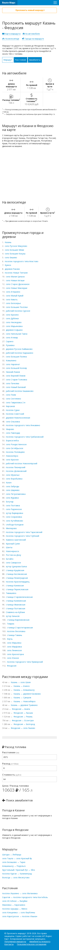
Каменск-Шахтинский (16, 539)
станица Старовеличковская (19, 597)
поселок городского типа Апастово (21, 261)
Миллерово (11, 528)
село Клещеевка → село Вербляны (18, 912)
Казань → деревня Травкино (24, 705)
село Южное (13, 658)
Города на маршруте (34, 38)
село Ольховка (13, 421)
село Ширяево (12, 490)
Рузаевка (10, 345)
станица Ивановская (15, 604)
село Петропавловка (16, 494)
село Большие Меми (14, 250)
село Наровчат (13, 364)
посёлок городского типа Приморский (25, 662)
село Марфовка (14, 646)
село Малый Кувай (14, 295)
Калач (9, 482)
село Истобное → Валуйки (14, 901)
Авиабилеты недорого (39, 941)
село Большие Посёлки (17, 307)
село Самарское (13, 562)
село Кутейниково (14, 520)
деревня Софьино (14, 330)
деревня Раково (12, 269)
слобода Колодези (14, 524)
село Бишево (11, 257)
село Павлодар (13, 433)
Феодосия (11, 665)
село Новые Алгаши (15, 280)
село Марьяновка (14, 326)
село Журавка (12, 497)
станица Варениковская (18, 619)
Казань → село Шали (21, 682)
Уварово (10, 429)
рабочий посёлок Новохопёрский (21, 463)
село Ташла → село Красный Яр (17, 858)
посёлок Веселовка (16, 631)
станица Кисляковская (16, 574)
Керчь (10, 639)
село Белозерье (13, 303)
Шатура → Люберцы (11, 854)
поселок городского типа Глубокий (22, 536)
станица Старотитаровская (20, 627)
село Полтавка (13, 505)
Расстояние (20, 59)
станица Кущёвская (15, 570)
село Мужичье (12, 475)
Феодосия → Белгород (24, 724)
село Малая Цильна (15, 276)
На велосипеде (12, 38)
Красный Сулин (13, 543)
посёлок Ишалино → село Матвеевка (19, 893)
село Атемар (12, 337)
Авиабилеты (35, 59)
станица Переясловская (17, 589)
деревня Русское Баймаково (19, 349)
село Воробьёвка (14, 478)
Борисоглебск (12, 440)
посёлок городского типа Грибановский (24, 436)
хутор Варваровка (14, 513)
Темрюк (10, 623)
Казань (8, 242)
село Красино (12, 314)
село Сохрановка (14, 517)
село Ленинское (14, 650)
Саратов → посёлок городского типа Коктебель (25, 897)
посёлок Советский (15, 414)
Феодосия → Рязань (23, 716)
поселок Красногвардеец (17, 581)
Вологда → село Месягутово (16, 877)
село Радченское (14, 509)
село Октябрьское (14, 448)
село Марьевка (14, 642)
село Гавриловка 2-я (15, 402)
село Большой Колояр (16, 368)
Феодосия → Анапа (21, 709)
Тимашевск (11, 593)
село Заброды (12, 486)
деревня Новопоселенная (18, 417)
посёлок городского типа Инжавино (23, 425)
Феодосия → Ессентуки (23, 720)
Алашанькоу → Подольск (14, 866)
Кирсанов (10, 406)
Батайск (9, 559)
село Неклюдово (14, 322)
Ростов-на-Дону (13, 555)
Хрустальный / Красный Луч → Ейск (18, 870)
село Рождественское (16, 444)
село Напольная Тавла (16, 333)
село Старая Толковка (16, 379)
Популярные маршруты (15, 941)
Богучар (9, 501)
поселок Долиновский (16, 471)
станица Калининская (16, 600)
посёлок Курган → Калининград (17, 873)
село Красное (12, 459)
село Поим (11, 394)
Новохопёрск (12, 456)
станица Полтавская (15, 608)
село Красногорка (15, 654)
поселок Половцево (15, 452)
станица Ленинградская (17, 578)
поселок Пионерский (15, 467)
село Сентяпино (13, 398)
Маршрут (7, 59)
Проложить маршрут (16, 933)
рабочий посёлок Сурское (18, 311)
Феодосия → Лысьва (23, 713)
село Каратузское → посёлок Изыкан (19, 916)
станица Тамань (14, 635)
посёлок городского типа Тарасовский (24, 532)
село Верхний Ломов (15, 375)
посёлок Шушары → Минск (14, 908)
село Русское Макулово (16, 246)
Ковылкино (11, 360)
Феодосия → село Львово (23, 728)
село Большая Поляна (16, 356)
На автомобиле (32, 33)
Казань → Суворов (22, 697)
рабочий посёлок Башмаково (19, 391)
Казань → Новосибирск (25, 701)
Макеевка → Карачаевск (13, 905)
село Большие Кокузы (15, 253)
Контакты (9, 944)
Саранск (9, 341)
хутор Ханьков (12, 616)
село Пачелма (12, 383)
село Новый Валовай (16, 387)
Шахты (9, 547)
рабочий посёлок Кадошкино (19, 353)
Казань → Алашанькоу (24, 690)
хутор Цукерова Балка (16, 566)
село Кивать (12, 299)
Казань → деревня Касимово (27, 693)
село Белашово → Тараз (13, 862)
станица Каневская (15, 585)
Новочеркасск (12, 551)
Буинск (8, 265)
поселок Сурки (12, 410)
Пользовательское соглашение (31, 944)
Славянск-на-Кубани (15, 612)
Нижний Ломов (13, 372)
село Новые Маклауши (16, 288)
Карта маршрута (12, 33)
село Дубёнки (12, 318)
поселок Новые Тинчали (16, 272)
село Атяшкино (13, 291)
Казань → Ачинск (22, 686)
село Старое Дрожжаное (18, 284)
